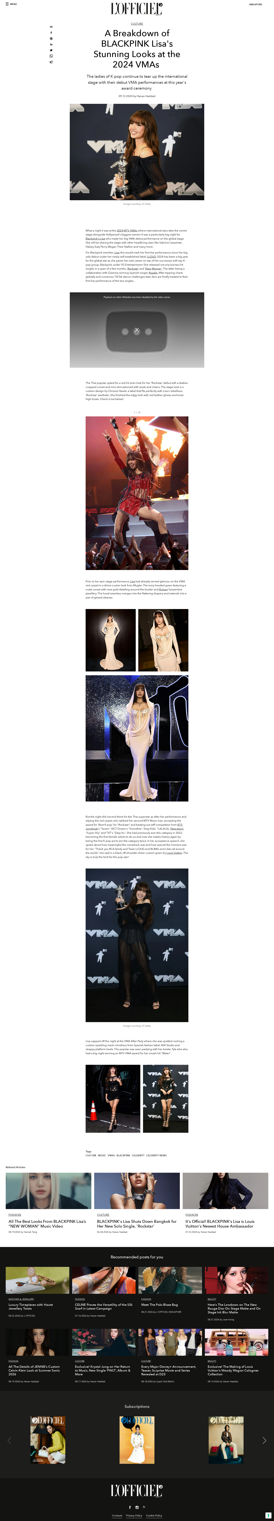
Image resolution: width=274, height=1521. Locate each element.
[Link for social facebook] (130, 1508)
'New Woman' (153, 268)
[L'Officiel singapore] (137, 9)
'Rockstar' (133, 268)
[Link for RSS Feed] (144, 1507)
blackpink (123, 1155)
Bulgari (163, 589)
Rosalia (153, 272)
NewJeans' (177, 828)
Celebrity (138, 1155)
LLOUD (151, 256)
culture (91, 1155)
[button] (185, 493)
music (102, 1155)
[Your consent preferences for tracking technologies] (268, 1515)
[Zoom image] (137, 945)
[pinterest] (51, 39)
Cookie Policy (154, 1515)
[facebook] (51, 33)
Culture (137, 24)
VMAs (111, 1155)
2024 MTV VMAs (127, 230)
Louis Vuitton (174, 852)
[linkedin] (51, 45)
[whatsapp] (51, 56)
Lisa (116, 252)
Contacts (117, 1515)
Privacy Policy (134, 1515)
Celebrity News (156, 1155)
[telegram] (51, 62)
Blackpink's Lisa (95, 238)
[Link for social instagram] (137, 1508)
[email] (51, 27)
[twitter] (51, 51)
